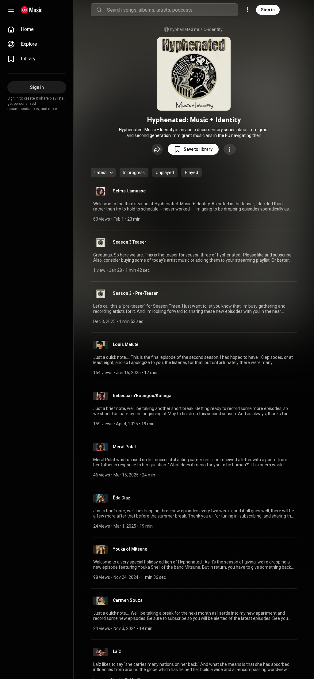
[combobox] (172, 10)
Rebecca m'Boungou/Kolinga (142, 395)
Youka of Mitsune (130, 549)
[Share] (157, 149)
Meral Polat (124, 446)
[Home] (32, 9)
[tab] (134, 172)
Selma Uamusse (129, 190)
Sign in (268, 9)
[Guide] (11, 9)
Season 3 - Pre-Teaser (135, 293)
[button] (193, 149)
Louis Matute (125, 344)
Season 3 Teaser (129, 242)
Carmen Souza (128, 600)
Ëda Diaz (121, 497)
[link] (36, 29)
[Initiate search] (99, 10)
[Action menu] (230, 149)
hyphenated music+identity (196, 29)
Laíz (117, 651)
